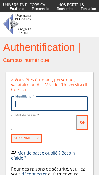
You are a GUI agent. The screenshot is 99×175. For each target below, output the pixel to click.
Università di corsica (24, 5)
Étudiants (17, 9)
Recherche (65, 9)
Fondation (88, 9)
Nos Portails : (73, 5)
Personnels (40, 9)
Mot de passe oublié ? (38, 153)
